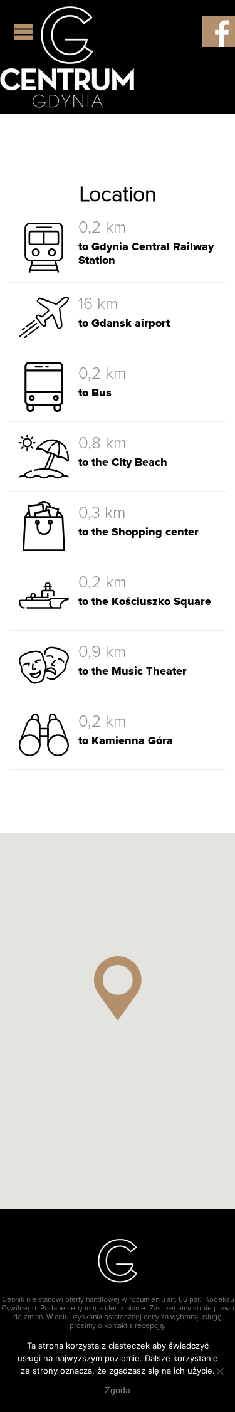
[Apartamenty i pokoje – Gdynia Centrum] (67, 57)
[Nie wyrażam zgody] (219, 1371)
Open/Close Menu (25, 31)
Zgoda (117, 1390)
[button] (118, 988)
